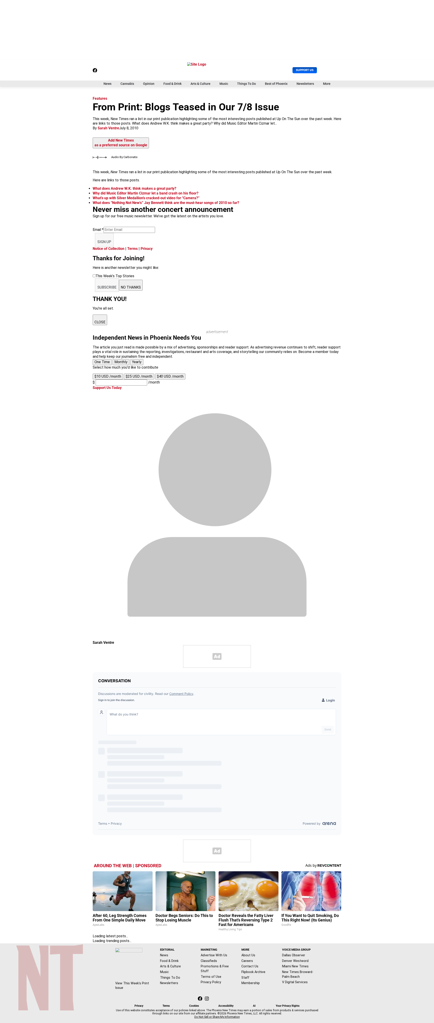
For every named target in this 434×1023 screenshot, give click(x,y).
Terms (132, 248)
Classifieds (209, 961)
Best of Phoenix (276, 83)
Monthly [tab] (120, 362)
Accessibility (226, 1005)
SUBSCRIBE (106, 287)
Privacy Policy (211, 982)
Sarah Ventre (108, 128)
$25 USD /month (139, 376)
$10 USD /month (107, 376)
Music (223, 83)
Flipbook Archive (253, 972)
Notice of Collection (108, 248)
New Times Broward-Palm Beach (297, 974)
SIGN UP (104, 242)
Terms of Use (211, 976)
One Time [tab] (102, 362)
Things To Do (246, 83)
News (107, 83)
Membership (250, 983)
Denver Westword (295, 961)
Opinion (148, 83)
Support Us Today (107, 388)
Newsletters (305, 83)
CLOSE (99, 322)
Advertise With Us (214, 955)
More (326, 83)
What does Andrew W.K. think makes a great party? (134, 188)
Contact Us (249, 966)
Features (100, 98)
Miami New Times (295, 966)
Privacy (147, 248)
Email (98, 229)
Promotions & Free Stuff (215, 968)
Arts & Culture (200, 83)
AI (254, 1005)
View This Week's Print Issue (132, 985)
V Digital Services (295, 982)
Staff (245, 977)
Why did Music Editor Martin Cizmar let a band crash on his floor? (145, 193)
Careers (247, 961)
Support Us (305, 70)
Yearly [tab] (137, 362)
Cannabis (127, 83)
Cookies (194, 1005)
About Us (248, 955)
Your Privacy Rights (288, 1005)
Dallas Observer (293, 955)
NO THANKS (131, 287)
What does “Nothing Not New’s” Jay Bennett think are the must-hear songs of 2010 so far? (166, 203)
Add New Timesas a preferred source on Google (120, 142)
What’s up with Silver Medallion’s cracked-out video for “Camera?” (146, 198)
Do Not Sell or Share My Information (217, 1016)
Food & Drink (172, 83)
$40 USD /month (170, 376)
